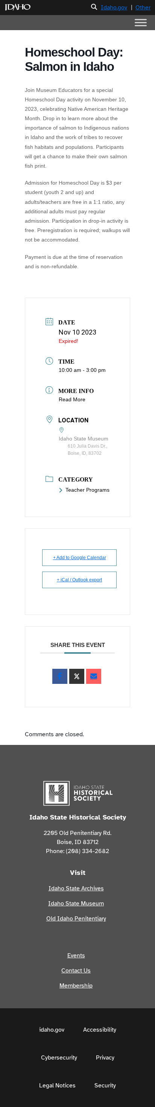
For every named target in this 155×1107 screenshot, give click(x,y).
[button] (94, 7)
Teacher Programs (87, 490)
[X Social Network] (76, 676)
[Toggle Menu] (141, 22)
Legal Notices (57, 1085)
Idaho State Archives (76, 888)
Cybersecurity (59, 1057)
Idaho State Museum (76, 903)
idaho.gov (51, 1030)
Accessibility (99, 1030)
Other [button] (142, 7)
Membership (76, 985)
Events (76, 955)
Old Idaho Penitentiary (76, 918)
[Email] (93, 676)
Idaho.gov (114, 7)
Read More (72, 399)
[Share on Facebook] (59, 676)
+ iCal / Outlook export (79, 580)
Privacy (105, 1057)
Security (105, 1085)
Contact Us (76, 970)
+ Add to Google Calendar (79, 557)
